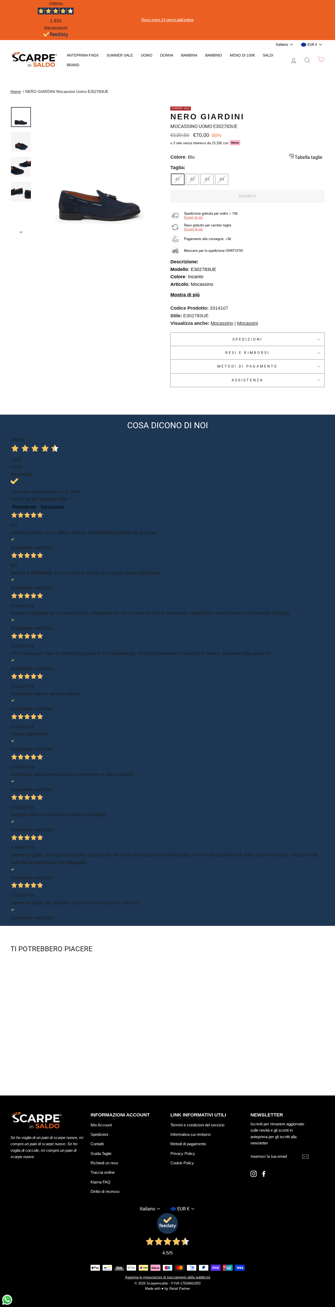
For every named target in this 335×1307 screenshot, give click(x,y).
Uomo (146, 55)
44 (221, 179)
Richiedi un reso (104, 1163)
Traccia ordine (103, 1172)
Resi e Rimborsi (247, 353)
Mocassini (247, 323)
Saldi (268, 55)
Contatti (97, 1144)
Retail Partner (179, 1289)
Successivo (52, 507)
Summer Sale (120, 55)
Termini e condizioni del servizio (197, 1125)
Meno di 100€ (242, 55)
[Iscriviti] (305, 1156)
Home (15, 91)
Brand (73, 65)
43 (207, 179)
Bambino (213, 55)
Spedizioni (247, 339)
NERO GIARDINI (207, 116)
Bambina (189, 55)
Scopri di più (193, 217)
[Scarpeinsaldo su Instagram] (253, 1173)
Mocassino (222, 323)
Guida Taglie (101, 1153)
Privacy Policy (182, 1153)
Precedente (24, 507)
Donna (166, 55)
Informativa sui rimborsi (190, 1134)
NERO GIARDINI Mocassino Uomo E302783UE (66, 91)
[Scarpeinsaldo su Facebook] (264, 1173)
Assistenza (247, 380)
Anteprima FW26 (83, 55)
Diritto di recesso (105, 1191)
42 (192, 179)
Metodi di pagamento (247, 366)
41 (177, 179)
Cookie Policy (182, 1163)
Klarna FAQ (100, 1182)
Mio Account (101, 1125)
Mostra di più (185, 294)
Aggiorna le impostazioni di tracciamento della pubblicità (167, 1277)
